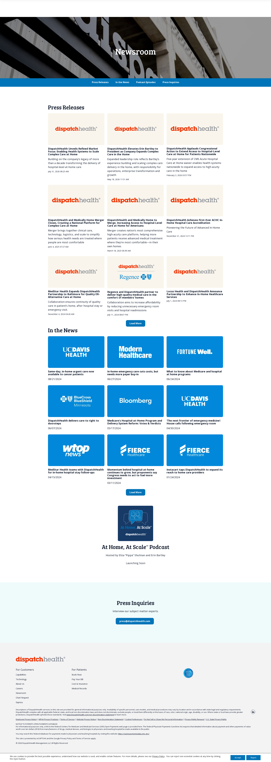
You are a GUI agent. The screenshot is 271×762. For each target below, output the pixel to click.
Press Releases (100, 82)
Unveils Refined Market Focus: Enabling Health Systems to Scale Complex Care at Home (73, 151)
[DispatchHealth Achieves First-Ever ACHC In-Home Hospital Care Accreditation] (195, 200)
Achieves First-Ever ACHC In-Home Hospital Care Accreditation (195, 221)
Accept (238, 757)
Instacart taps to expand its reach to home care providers (195, 471)
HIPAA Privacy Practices (48, 719)
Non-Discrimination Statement (110, 719)
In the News (122, 82)
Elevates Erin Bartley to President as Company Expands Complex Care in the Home (133, 151)
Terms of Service (67, 719)
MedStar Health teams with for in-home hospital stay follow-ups (76, 471)
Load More (136, 323)
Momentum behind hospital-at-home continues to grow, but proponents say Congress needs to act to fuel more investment (132, 474)
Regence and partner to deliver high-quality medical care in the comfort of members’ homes (132, 294)
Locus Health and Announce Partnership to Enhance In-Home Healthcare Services (195, 294)
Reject (253, 757)
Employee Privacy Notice (26, 719)
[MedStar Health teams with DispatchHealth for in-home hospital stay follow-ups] (76, 450)
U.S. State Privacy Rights (216, 719)
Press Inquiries (171, 82)
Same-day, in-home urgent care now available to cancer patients (71, 373)
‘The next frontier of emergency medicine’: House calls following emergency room (194, 422)
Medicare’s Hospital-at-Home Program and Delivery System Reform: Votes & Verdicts (134, 422)
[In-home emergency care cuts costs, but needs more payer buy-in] (135, 352)
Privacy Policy (66, 738)
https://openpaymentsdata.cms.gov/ (133, 733)
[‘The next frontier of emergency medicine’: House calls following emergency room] (195, 401)
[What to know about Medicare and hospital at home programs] (195, 352)
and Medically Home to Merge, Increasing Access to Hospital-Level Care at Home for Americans (134, 222)
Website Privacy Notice (86, 719)
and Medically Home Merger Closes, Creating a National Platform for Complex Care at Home (76, 222)
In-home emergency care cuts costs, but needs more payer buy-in (132, 373)
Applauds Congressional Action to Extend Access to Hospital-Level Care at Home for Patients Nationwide (193, 151)
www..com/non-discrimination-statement (90, 714)
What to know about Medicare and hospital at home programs (194, 373)
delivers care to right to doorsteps (73, 422)
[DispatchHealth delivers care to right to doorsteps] (76, 401)
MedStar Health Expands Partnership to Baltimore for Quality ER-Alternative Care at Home (74, 294)
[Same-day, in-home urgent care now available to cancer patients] (76, 352)
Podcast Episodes (146, 82)
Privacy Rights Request (194, 719)
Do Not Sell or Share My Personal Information (163, 719)
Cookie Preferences (133, 719)
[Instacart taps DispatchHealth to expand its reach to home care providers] (195, 450)
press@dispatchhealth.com (134, 621)
